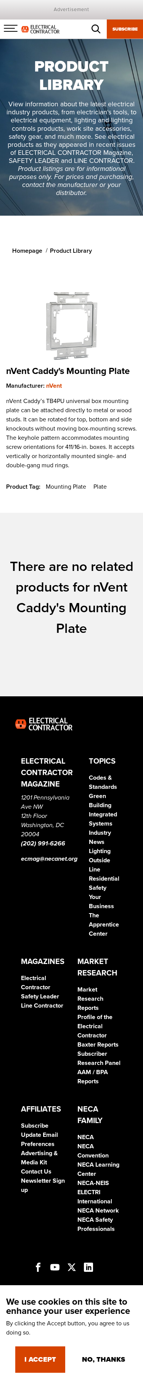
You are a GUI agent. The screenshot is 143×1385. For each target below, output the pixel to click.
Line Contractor (42, 1005)
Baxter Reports (98, 1045)
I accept (40, 1359)
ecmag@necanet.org (49, 859)
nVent (54, 386)
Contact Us (36, 1171)
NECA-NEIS (93, 1183)
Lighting (100, 851)
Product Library (71, 251)
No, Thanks (103, 1359)
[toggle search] (96, 29)
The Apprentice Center (104, 925)
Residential (104, 879)
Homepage (27, 251)
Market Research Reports (90, 999)
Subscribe (125, 29)
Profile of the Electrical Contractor (94, 1026)
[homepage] (40, 29)
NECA (85, 1137)
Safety (97, 888)
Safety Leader (40, 996)
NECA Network (98, 1210)
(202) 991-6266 (43, 843)
